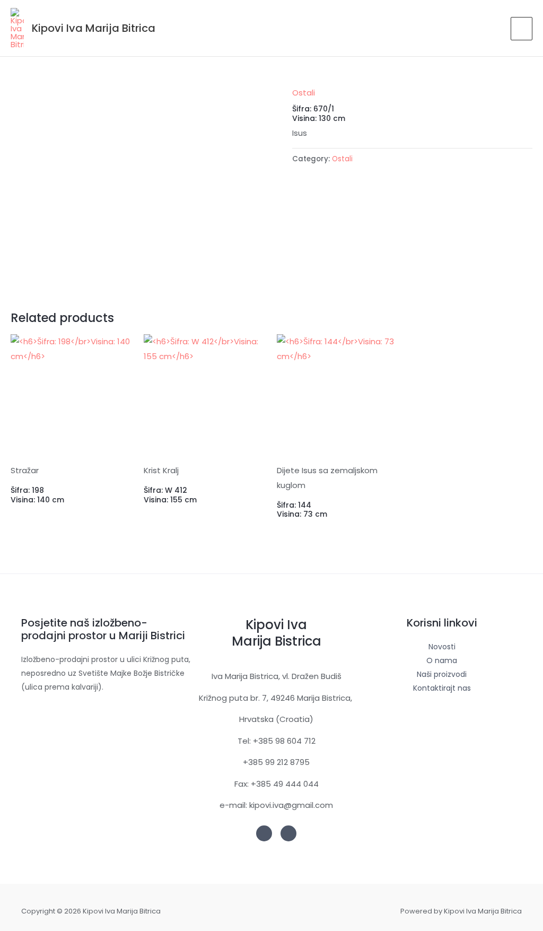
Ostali (303, 92)
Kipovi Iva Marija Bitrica (93, 28)
